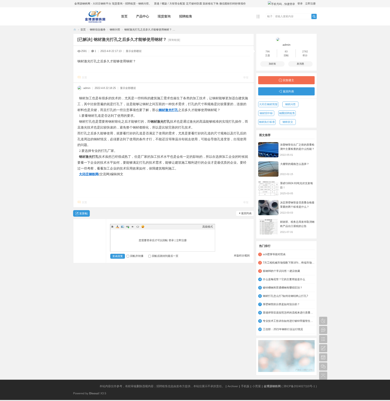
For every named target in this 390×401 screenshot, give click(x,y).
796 (267, 51)
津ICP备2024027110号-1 (299, 386)
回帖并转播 (136, 255)
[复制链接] (174, 39)
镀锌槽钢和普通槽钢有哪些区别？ (282, 287)
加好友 (272, 63)
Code (138, 227)
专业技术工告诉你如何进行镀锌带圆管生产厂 (289, 320)
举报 (245, 77)
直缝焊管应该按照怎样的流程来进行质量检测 (289, 312)
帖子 (270, 16)
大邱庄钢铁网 (89, 174)
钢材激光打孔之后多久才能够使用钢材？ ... (149, 29)
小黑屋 (256, 386)
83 (286, 51)
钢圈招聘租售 (287, 113)
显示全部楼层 (134, 51)
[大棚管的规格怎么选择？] (268, 169)
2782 (305, 51)
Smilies (143, 227)
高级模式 (207, 226)
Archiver (233, 386)
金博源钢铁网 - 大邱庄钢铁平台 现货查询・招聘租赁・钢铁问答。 (113, 3)
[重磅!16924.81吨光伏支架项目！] (268, 188)
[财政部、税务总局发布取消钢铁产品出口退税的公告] (268, 227)
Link (128, 227)
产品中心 (142, 16)
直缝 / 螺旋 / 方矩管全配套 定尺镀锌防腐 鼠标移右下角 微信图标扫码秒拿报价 (200, 3)
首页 (124, 16)
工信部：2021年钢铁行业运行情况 (283, 329)
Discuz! (94, 393)
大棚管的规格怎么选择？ (294, 163)
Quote (133, 227)
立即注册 (310, 3)
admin (86, 88)
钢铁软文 (288, 121)
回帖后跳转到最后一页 (165, 255)
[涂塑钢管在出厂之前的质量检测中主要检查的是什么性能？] (268, 149)
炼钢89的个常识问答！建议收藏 (281, 270)
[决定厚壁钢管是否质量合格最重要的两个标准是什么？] (268, 207)
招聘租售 (185, 16)
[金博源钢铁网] (94, 22)
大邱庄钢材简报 (268, 104)
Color (117, 227)
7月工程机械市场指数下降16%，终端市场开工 (289, 262)
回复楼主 (288, 80)
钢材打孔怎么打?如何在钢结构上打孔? (285, 295)
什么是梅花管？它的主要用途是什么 (284, 279)
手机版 (245, 386)
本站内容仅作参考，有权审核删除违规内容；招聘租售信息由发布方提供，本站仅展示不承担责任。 (162, 386)
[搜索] (314, 16)
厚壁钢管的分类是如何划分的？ (281, 304)
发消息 (300, 63)
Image (122, 227)
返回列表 (246, 213)
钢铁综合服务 (98, 29)
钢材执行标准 (267, 121)
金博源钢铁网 (74, 29)
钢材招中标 (266, 113)
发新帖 (83, 213)
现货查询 (164, 16)
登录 (300, 3)
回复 (84, 77)
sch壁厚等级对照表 (274, 254)
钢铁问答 (115, 29)
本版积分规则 (242, 255)
